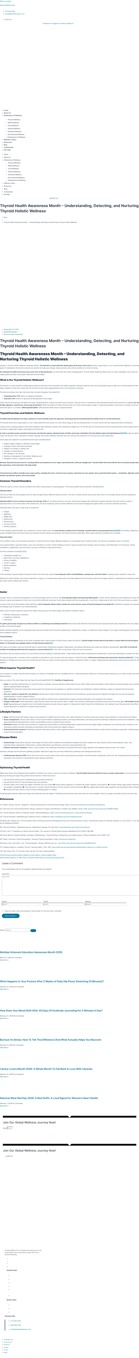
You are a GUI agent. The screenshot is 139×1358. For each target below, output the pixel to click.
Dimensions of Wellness (13, 115)
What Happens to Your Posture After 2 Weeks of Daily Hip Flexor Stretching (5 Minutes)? (52, 981)
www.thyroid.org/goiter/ (66, 839)
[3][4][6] (23, 551)
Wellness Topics (10, 140)
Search (2, 930)
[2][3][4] (123, 433)
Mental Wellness (13, 123)
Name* (4, 901)
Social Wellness (13, 125)
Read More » (4, 960)
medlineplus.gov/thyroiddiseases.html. (68, 817)
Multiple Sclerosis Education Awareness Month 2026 (31, 952)
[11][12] (52, 776)
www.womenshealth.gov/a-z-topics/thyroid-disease (73, 813)
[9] (113, 604)
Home (6, 110)
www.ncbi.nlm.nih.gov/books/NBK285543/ (81, 843)
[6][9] (95, 598)
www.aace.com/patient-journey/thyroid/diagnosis (87, 805)
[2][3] (57, 392)
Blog (5, 145)
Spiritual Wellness (14, 128)
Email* (46, 901)
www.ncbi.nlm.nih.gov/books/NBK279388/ (103, 809)
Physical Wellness (14, 120)
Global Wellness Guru (7, 5)
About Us (7, 113)
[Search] (33, 930)
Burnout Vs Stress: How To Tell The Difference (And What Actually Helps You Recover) (50, 1039)
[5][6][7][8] (50, 680)
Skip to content (5, 1)
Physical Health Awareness (13, 334)
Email (5, 1128)
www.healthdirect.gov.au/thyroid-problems (74, 827)
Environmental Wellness (16, 134)
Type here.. (6, 874)
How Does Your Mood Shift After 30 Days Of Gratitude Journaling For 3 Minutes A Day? (51, 1010)
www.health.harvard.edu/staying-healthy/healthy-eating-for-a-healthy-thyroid (79, 847)
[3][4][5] (47, 440)
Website (88, 901)
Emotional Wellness (14, 131)
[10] (51, 643)
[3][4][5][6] (116, 530)
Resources (8, 142)
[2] (74, 386)
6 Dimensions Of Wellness (16, 137)
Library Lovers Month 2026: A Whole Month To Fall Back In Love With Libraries (46, 1068)
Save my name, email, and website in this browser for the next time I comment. (33, 911)
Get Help (7, 150)
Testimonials (8, 147)
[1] (82, 372)
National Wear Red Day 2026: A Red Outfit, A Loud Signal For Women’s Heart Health (49, 1098)
